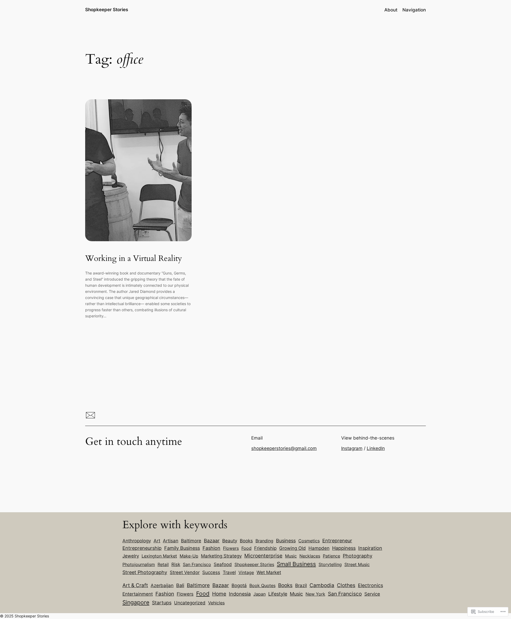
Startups (161, 602)
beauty (229, 540)
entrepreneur (337, 540)
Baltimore (191, 540)
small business (296, 563)
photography (357, 556)
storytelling (330, 564)
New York (315, 594)
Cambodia (322, 585)
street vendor (185, 572)
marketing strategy (221, 556)
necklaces (309, 556)
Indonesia (240, 594)
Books (285, 585)
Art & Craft (135, 585)
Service (372, 594)
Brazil (301, 585)
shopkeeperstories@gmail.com (284, 448)
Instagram (351, 448)
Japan (259, 594)
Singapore (135, 602)
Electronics (370, 585)
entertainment (137, 594)
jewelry (130, 556)
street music (357, 564)
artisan (170, 540)
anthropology (136, 540)
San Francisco (197, 564)
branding (264, 540)
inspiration (370, 548)
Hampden (318, 548)
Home (219, 594)
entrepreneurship (142, 548)
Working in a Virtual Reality (133, 259)
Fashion (164, 594)
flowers (231, 548)
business (286, 540)
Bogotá (239, 585)
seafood (223, 564)
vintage (246, 572)
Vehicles (216, 602)
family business (182, 548)
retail (163, 564)
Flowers (185, 594)
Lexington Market (159, 556)
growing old (292, 548)
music (291, 556)
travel (229, 572)
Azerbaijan (162, 585)
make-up (189, 556)
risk (175, 564)
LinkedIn (376, 448)
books (246, 540)
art (157, 540)
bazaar (212, 540)
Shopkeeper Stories (106, 9)
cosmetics (309, 540)
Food (202, 593)
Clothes (346, 585)
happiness (344, 548)
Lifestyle (277, 594)
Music (296, 594)
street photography (144, 572)
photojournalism (138, 564)
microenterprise (263, 556)
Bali (180, 585)
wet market (269, 572)
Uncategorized (189, 602)
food (246, 548)
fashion (211, 548)
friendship (265, 548)
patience (331, 556)
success (211, 572)
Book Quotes (262, 585)
